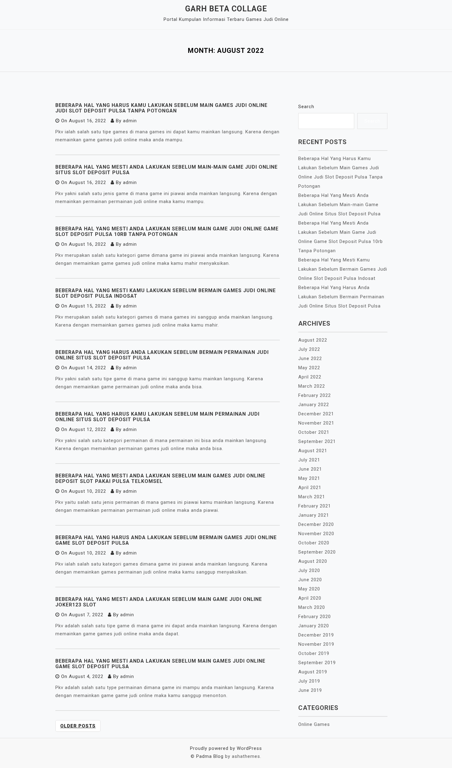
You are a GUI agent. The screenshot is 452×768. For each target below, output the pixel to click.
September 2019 (317, 662)
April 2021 (309, 487)
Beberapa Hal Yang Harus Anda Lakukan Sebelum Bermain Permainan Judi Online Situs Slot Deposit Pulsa (162, 355)
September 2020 (317, 552)
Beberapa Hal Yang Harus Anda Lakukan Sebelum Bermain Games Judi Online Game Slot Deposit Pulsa (166, 540)
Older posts (78, 726)
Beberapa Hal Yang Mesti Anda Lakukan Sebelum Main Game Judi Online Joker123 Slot (158, 602)
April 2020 (309, 598)
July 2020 (309, 570)
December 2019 (316, 635)
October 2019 (313, 653)
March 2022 (311, 386)
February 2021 (314, 506)
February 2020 (314, 616)
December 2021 (316, 414)
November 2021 (316, 423)
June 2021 (310, 469)
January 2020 (313, 626)
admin (130, 120)
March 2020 (311, 607)
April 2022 (309, 377)
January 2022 (313, 404)
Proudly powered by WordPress (226, 748)
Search (306, 106)
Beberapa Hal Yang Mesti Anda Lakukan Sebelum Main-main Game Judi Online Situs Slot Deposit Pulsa (166, 169)
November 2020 (316, 533)
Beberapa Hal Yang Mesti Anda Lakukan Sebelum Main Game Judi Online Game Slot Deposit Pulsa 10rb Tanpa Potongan (167, 231)
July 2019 (309, 681)
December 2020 (316, 524)
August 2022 (312, 340)
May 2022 (309, 367)
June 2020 (310, 579)
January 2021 (313, 515)
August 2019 (312, 672)
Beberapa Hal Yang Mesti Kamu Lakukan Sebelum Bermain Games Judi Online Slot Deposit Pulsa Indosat (165, 293)
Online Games (314, 724)
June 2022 (310, 358)
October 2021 (313, 432)
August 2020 (312, 561)
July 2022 (309, 349)
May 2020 (309, 589)
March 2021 (311, 497)
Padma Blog (210, 756)
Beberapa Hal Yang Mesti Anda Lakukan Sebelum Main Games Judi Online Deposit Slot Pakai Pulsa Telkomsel (160, 478)
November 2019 (316, 644)
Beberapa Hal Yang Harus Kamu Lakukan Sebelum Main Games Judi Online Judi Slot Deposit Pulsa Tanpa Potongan (161, 108)
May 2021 (309, 478)
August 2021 (312, 450)
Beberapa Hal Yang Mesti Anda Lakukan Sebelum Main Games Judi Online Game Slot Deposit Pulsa (160, 663)
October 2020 (313, 543)
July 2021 (309, 460)
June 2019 (310, 690)
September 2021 (317, 441)
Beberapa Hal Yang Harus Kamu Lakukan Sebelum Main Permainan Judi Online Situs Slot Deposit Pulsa (157, 416)
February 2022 (314, 395)
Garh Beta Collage (226, 8)
